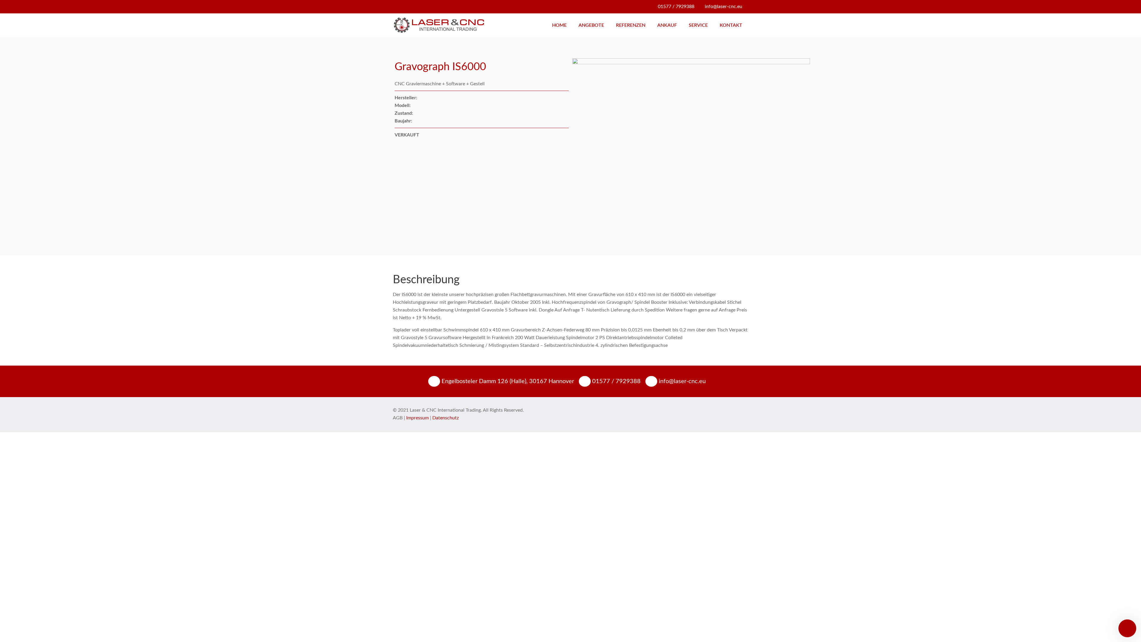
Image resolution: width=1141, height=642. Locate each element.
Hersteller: (406, 97)
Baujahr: (403, 121)
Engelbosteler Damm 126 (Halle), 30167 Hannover (507, 381)
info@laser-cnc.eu (723, 6)
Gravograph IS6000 (440, 67)
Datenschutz (445, 418)
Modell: (403, 105)
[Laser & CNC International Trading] (439, 25)
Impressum (417, 418)
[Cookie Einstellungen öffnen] (13, 634)
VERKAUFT (407, 135)
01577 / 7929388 (676, 6)
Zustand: (404, 113)
